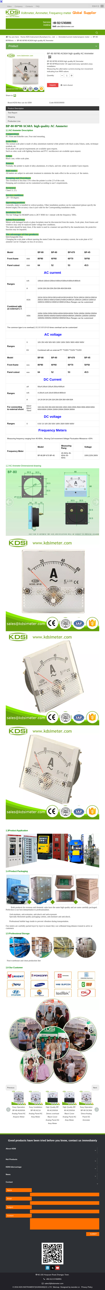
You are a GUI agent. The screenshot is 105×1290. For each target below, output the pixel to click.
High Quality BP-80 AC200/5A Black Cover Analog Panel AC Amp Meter (69, 1113)
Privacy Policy (86, 1287)
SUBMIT (93, 1234)
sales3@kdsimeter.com (65, 26)
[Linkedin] (47, 1268)
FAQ (37, 6)
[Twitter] (52, 1268)
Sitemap (56, 1287)
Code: (51, 103)
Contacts (29, 6)
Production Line (14, 121)
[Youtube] (57, 1268)
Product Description (16, 108)
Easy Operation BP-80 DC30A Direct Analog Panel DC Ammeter (86, 1113)
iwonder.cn (75, 1287)
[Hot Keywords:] (96, 32)
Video (9, 6)
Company (19, 6)
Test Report (12, 113)
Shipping (11, 117)
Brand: (10, 103)
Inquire (53, 85)
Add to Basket (68, 85)
